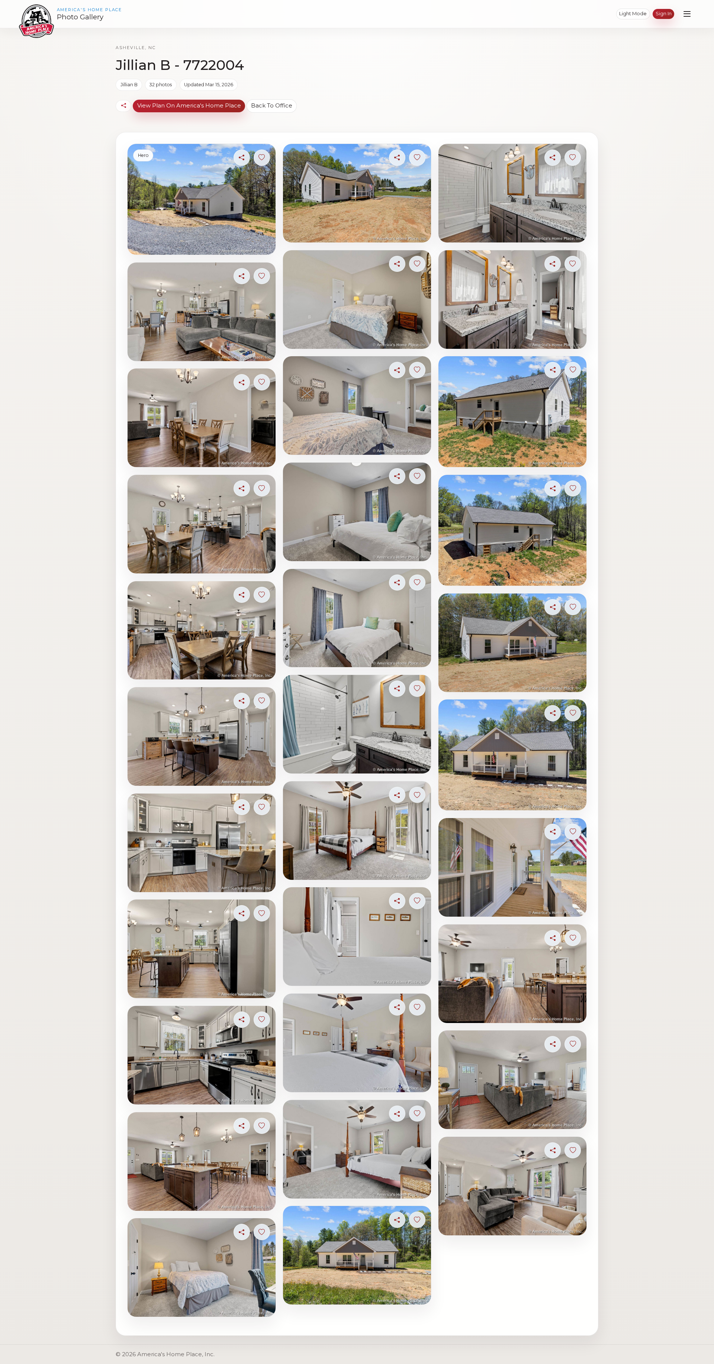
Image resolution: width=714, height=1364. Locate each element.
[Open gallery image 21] (357, 1149)
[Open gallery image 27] (512, 642)
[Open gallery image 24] (512, 299)
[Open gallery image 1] (201, 199)
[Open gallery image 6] (201, 736)
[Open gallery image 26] (512, 530)
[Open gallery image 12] (357, 193)
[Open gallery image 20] (357, 1043)
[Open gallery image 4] (201, 524)
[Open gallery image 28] (512, 754)
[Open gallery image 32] (512, 1186)
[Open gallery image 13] (357, 299)
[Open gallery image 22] (357, 1255)
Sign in (664, 13)
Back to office (271, 105)
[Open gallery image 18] (357, 830)
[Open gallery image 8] (201, 949)
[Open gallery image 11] (201, 1267)
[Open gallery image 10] (201, 1161)
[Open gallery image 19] (357, 936)
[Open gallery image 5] (201, 630)
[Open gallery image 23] (512, 193)
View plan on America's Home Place (189, 105)
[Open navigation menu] (687, 14)
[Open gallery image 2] (201, 312)
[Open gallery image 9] (201, 1055)
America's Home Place (89, 9)
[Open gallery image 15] (357, 512)
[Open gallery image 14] (357, 405)
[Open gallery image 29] (512, 867)
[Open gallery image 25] (512, 411)
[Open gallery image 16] (357, 618)
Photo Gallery (80, 17)
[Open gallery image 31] (512, 1079)
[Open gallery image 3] (201, 418)
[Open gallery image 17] (357, 724)
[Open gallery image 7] (201, 843)
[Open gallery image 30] (512, 973)
